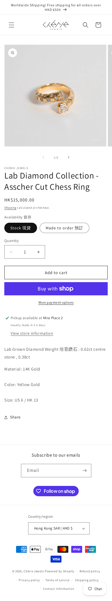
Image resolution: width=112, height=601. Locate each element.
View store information (32, 333)
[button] (11, 25)
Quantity (11, 240)
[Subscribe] (84, 470)
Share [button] (15, 417)
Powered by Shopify (59, 571)
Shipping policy (87, 580)
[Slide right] (68, 157)
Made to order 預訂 (64, 227)
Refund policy (90, 571)
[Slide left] (43, 157)
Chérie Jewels (34, 571)
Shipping (10, 208)
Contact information (58, 589)
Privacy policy (29, 580)
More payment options (56, 302)
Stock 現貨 (20, 227)
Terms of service (57, 580)
